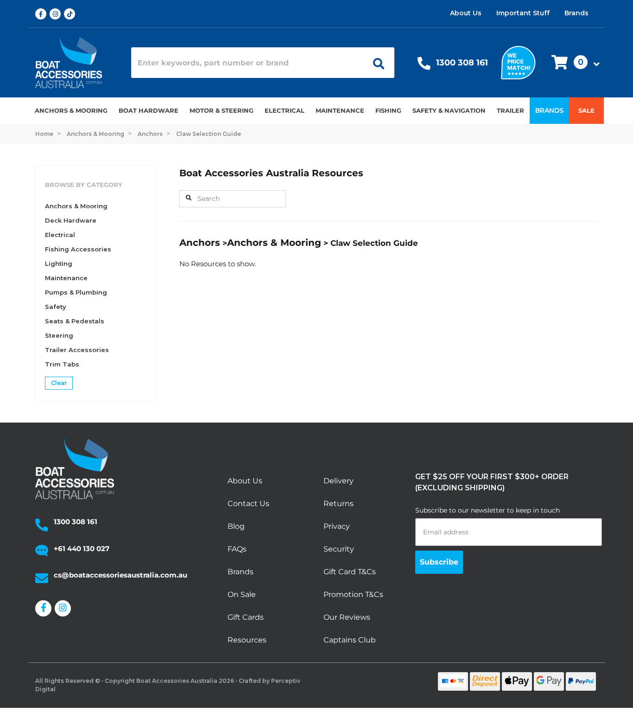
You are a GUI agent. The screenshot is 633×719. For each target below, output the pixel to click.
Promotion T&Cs (353, 594)
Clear (59, 382)
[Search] (188, 198)
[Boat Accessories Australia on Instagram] (57, 13)
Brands (576, 13)
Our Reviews (346, 617)
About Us (465, 13)
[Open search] (375, 62)
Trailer (510, 110)
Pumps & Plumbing (76, 292)
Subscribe (439, 562)
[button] (573, 63)
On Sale (242, 594)
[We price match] (518, 62)
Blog (236, 526)
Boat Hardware (148, 110)
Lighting (58, 263)
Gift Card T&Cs (349, 571)
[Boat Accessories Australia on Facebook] (42, 13)
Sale (586, 110)
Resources (247, 640)
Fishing (388, 110)
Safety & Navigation (449, 110)
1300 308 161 (462, 63)
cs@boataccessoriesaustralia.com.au (120, 575)
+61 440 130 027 (81, 548)
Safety (55, 306)
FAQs (237, 549)
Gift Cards (246, 617)
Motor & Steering (221, 110)
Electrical (284, 110)
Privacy (336, 526)
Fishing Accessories (78, 249)
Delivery (338, 480)
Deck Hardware (70, 220)
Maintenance (340, 110)
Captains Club (349, 640)
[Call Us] (424, 65)
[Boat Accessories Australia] (76, 62)
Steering (59, 335)
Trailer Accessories (77, 349)
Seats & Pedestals (74, 321)
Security (338, 549)
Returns (338, 503)
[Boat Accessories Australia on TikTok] (71, 13)
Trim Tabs (62, 364)
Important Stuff (523, 13)
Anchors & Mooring (71, 110)
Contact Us (248, 503)
